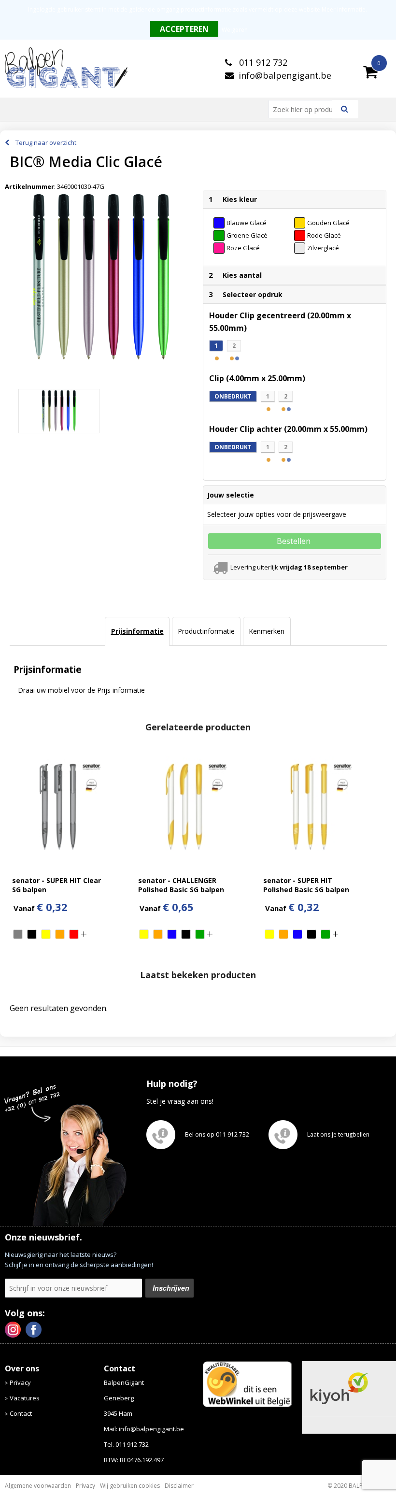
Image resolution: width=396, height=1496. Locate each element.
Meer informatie (344, 9)
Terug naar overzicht (45, 142)
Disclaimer (179, 1486)
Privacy (20, 1382)
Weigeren (235, 30)
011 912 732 (262, 62)
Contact (21, 1413)
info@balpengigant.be (285, 75)
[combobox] (304, 109)
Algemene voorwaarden (38, 1486)
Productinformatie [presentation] (206, 631)
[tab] (137, 631)
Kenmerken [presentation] (266, 631)
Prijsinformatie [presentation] (137, 631)
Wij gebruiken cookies (130, 1486)
